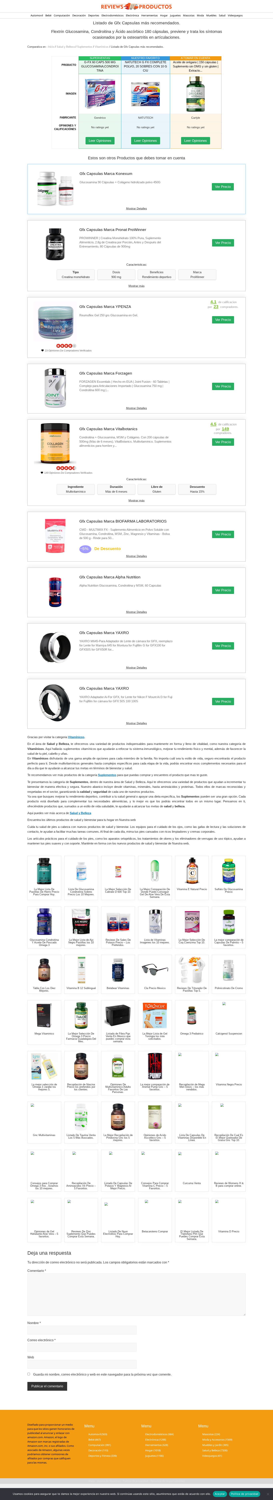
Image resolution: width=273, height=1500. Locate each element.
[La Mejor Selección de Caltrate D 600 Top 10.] (118, 871)
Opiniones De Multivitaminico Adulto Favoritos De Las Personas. (118, 1088)
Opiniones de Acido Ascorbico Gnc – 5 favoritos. (155, 1138)
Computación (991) (99, 1445)
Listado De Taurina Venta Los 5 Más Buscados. (81, 1136)
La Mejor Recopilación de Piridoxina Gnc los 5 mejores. (118, 1138)
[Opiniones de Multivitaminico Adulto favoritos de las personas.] (118, 1066)
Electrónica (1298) (155, 1439)
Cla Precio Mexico (154, 988)
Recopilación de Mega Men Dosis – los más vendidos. (192, 1087)
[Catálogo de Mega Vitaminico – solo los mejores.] (44, 1015)
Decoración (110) (98, 1450)
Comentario (36, 1270)
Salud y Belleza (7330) (214, 1450)
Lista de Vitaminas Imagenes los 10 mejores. (155, 941)
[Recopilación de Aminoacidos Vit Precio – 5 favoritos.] (81, 1165)
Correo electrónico (41, 1340)
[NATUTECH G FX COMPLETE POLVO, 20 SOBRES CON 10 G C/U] (145, 94)
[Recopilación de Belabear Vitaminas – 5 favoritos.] (118, 970)
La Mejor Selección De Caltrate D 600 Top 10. (118, 890)
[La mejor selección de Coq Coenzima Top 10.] (191, 921)
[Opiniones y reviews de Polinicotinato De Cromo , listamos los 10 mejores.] (228, 970)
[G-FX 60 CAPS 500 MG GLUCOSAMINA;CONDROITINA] (100, 94)
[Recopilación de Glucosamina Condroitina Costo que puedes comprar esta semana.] (44, 921)
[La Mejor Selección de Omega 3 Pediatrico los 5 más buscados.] (191, 1015)
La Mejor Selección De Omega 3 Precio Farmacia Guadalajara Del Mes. (81, 1037)
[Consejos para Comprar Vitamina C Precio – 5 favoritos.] (154, 1165)
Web (30, 1357)
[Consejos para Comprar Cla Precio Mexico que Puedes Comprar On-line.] (154, 970)
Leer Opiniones (100, 141)
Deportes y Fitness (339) (102, 1456)
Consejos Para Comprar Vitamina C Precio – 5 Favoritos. (155, 1186)
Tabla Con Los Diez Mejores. (44, 989)
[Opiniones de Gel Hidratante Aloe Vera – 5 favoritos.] (44, 1213)
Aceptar (220, 1493)
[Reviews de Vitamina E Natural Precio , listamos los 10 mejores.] (191, 871)
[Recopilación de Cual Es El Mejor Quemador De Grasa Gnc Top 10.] (228, 1117)
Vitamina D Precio (228, 1231)
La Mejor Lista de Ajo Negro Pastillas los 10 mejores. (81, 942)
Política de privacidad (244, 1493)
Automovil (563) (97, 1434)
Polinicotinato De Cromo (229, 988)
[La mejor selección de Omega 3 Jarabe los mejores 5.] (44, 1066)
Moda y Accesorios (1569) (217, 1439)
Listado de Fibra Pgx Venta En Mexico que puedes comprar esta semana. (118, 1037)
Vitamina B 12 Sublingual (81, 988)
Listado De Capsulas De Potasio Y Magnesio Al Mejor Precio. (118, 1186)
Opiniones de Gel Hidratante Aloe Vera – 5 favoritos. (44, 1234)
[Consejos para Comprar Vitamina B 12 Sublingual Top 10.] (81, 970)
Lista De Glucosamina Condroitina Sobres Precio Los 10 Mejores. (81, 892)
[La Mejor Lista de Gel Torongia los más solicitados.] (154, 1015)
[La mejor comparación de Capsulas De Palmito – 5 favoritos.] (228, 921)
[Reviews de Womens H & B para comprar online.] (228, 1165)
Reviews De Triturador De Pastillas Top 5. (192, 989)
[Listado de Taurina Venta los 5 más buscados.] (81, 1117)
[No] (268, 1494)
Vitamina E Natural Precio (192, 889)
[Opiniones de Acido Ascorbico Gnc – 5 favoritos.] (154, 1117)
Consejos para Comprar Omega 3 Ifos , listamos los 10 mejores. (44, 1186)
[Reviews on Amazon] (66, 346)
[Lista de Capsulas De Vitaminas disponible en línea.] (191, 1117)
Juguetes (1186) (154, 1456)
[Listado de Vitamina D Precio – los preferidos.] (228, 1213)
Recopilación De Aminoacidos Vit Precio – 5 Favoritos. (81, 1186)
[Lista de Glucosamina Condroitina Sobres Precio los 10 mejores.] (81, 871)
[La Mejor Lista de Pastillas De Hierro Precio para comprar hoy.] (44, 871)
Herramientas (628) (156, 1445)
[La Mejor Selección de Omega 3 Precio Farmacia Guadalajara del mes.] (81, 1015)
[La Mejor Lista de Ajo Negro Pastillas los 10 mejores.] (81, 921)
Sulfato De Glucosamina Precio (229, 890)
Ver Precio (223, 187)
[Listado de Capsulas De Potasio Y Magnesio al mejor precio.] (118, 1165)
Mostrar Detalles (136, 208)
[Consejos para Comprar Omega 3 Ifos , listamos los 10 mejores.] (44, 1165)
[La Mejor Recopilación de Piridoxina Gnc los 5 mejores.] (118, 1117)
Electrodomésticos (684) (159, 1434)
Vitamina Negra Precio (229, 1084)
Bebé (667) (94, 1439)
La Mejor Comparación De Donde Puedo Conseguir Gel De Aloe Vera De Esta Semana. (155, 893)
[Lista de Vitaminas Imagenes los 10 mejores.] (154, 921)
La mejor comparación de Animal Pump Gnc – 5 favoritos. (154, 1087)
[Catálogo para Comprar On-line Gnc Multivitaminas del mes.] (44, 1117)
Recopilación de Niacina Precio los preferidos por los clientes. (81, 1087)
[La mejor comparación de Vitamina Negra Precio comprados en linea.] (228, 1066)
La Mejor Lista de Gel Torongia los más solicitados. (154, 1036)
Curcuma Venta (192, 1183)
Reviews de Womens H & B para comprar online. (229, 1184)
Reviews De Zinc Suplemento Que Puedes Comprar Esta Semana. (81, 1234)
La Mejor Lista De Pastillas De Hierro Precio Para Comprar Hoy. (44, 892)
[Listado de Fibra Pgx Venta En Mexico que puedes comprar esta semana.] (118, 1015)
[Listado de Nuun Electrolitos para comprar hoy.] (118, 1213)
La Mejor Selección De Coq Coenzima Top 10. (192, 941)
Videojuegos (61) (212, 1456)
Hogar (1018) (153, 1450)
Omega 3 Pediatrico (191, 1033)
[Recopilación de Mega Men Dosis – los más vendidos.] (191, 1066)
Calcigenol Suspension (229, 1033)
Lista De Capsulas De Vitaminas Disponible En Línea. (192, 1138)
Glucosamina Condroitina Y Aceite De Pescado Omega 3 (44, 942)
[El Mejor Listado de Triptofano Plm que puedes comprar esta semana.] (191, 1213)
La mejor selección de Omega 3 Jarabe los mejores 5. (44, 1087)
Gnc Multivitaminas (44, 1135)
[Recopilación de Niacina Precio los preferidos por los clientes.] (81, 1066)
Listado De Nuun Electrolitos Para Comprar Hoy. (118, 1234)
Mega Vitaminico (44, 1033)
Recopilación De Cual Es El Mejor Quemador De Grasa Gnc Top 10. (228, 1138)
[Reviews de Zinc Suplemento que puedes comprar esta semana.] (81, 1213)
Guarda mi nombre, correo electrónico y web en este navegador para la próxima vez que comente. (102, 1374)
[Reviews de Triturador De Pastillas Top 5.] (191, 970)
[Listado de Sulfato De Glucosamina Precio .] (228, 871)
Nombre (34, 1323)
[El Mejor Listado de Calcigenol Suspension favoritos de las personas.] (228, 1015)
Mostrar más (136, 285)
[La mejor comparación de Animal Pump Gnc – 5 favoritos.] (154, 1066)
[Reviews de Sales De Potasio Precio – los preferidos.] (118, 921)
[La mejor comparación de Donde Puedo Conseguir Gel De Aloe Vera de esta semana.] (154, 871)
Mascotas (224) (211, 1434)
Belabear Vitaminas (118, 988)
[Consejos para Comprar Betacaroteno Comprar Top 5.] (154, 1213)
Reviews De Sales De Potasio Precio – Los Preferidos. (118, 942)
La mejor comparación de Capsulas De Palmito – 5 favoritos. (228, 942)
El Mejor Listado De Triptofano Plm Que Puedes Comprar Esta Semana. (192, 1235)
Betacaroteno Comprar (155, 1231)
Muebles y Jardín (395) (215, 1445)
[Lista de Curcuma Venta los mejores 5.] (191, 1165)
